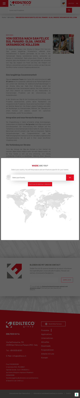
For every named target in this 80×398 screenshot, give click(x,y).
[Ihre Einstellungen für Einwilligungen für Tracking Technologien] (76, 394)
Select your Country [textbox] (18, 177)
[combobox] (42, 178)
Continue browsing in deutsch (40, 184)
